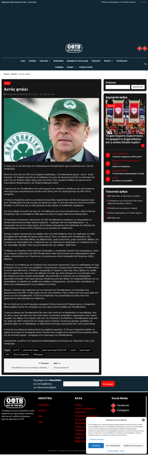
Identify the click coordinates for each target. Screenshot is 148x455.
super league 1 (85, 350)
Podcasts (96, 61)
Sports (107, 61)
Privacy (122, 451)
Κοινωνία (59, 67)
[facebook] (139, 48)
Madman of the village (77, 61)
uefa (7, 354)
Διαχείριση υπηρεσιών (96, 439)
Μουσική (135, 161)
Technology (121, 61)
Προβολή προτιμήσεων (133, 445)
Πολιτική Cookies (113, 451)
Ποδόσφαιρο (38, 354)
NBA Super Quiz (114, 218)
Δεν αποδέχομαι (113, 445)
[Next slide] (144, 2)
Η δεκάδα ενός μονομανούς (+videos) (122, 208)
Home (6, 74)
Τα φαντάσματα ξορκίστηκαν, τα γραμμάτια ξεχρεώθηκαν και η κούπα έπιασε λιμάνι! (124, 139)
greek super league (31, 350)
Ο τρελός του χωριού (86, 416)
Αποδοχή (96, 445)
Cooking (32, 61)
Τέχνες (70, 67)
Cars (23, 61)
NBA (40, 416)
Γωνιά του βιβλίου (85, 408)
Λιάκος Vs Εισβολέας (121, 166)
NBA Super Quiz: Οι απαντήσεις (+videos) (124, 196)
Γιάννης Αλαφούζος (21, 354)
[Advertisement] (74, 26)
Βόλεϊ (40, 422)
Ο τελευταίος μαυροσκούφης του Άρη (128, 173)
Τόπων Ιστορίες (86, 67)
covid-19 (16, 350)
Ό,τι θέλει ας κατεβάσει (122, 181)
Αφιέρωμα (123, 154)
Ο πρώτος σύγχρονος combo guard (127, 157)
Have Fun (44, 61)
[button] (143, 420)
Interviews (58, 61)
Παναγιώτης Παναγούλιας (17, 94)
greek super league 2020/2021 (54, 350)
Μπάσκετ (42, 410)
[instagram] (144, 48)
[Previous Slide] (141, 2)
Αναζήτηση (111, 82)
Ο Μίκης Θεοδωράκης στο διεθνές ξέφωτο (118, 2)
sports (73, 350)
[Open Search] (145, 64)
